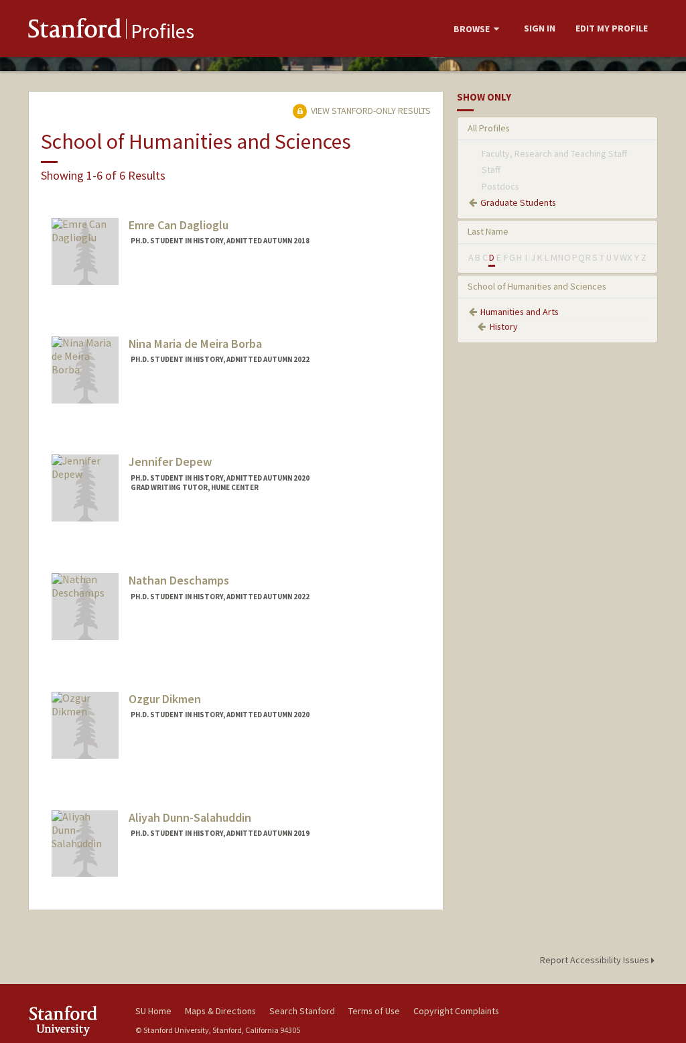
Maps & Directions (220, 1011)
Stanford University (75, 1020)
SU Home (153, 1011)
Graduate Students (518, 202)
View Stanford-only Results (370, 111)
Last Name (488, 231)
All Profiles (489, 128)
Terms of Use (374, 1011)
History (504, 326)
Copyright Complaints (456, 1011)
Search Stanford (302, 1011)
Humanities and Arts (519, 312)
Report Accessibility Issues (595, 960)
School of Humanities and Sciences (537, 286)
